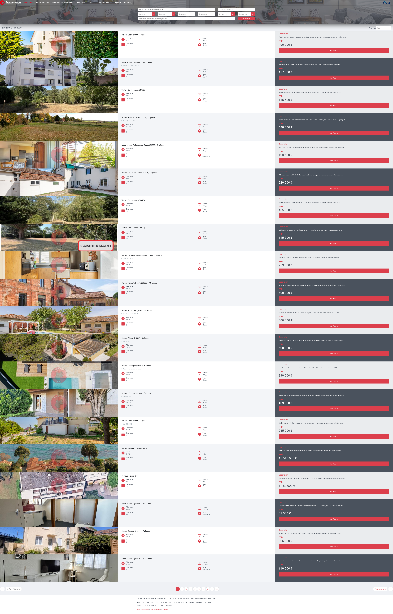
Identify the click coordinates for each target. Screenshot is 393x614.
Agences (118, 2)
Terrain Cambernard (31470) (133, 89)
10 (217, 589)
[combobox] (176, 9)
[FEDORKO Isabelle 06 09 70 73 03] (59, 154)
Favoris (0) (128, 2)
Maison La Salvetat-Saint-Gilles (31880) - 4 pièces (142, 255)
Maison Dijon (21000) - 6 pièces (134, 34)
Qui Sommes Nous (143, 609)
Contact (90, 2)
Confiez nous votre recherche (62, 2)
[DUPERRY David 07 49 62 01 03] (59, 485)
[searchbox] (177, 9)
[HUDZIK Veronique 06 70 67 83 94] (59, 127)
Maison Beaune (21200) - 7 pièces (135, 531)
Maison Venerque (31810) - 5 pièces (136, 365)
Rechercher (28, 2)
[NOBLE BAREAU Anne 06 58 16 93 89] (59, 99)
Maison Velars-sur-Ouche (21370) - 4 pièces (139, 172)
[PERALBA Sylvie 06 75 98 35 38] (59, 72)
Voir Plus (333, 50)
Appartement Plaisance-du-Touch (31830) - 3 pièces (142, 145)
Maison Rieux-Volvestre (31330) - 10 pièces (139, 282)
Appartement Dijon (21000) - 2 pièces (136, 62)
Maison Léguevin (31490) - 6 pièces (136, 393)
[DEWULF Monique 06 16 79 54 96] (59, 568)
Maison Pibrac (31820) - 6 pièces (135, 338)
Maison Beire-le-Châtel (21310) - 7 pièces (138, 117)
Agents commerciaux (104, 2)
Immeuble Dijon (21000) (131, 475)
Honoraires (81, 2)
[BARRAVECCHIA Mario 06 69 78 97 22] (59, 458)
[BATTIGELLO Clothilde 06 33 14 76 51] (59, 430)
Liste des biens (155, 609)
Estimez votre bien (42, 2)
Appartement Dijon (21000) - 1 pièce (136, 503)
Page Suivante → (380, 589)
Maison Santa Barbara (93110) (134, 448)
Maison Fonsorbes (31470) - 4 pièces (136, 310)
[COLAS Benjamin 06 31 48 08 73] (59, 44)
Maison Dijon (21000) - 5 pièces (134, 420)
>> (390, 589)
